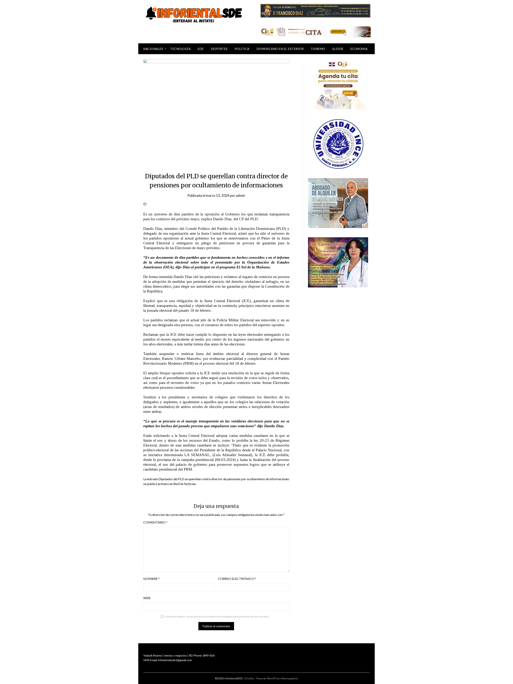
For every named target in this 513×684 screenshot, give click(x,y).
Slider (337, 49)
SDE (201, 49)
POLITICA (242, 49)
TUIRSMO (318, 49)
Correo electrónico (237, 578)
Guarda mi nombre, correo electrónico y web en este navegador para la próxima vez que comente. (217, 616)
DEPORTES (219, 49)
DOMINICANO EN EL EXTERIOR (280, 49)
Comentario (155, 522)
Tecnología (180, 49)
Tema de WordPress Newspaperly (276, 678)
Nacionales (153, 49)
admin (240, 195)
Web (146, 598)
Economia (359, 49)
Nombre (151, 578)
